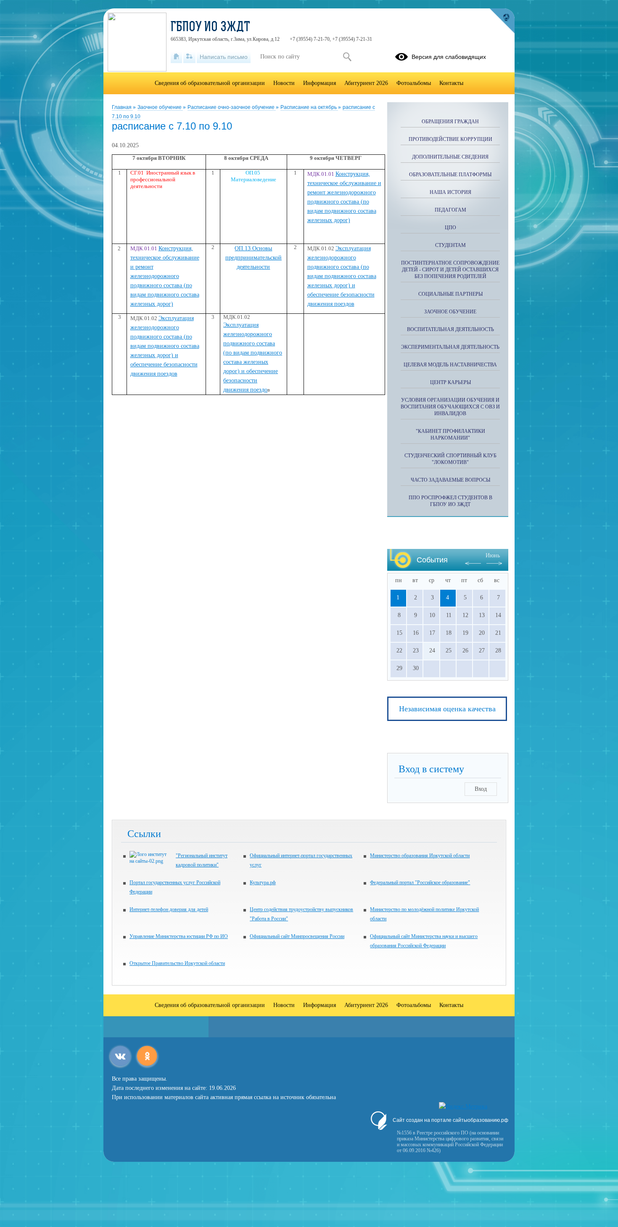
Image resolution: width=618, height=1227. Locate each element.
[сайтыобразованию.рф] (502, 21)
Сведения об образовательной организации (210, 83)
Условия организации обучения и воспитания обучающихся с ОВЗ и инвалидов (450, 406)
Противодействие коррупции (450, 139)
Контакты (451, 83)
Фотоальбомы (413, 83)
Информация (319, 83)
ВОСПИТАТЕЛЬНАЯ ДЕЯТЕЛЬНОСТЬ (450, 329)
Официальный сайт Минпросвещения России (297, 936)
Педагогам (450, 210)
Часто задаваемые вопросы (450, 480)
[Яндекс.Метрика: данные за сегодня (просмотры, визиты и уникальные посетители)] (463, 1106)
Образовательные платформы (450, 175)
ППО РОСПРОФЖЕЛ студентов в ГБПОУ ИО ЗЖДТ (450, 501)
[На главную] (176, 56)
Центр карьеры (450, 382)
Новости (284, 83)
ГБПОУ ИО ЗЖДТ (210, 27)
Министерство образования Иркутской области (420, 856)
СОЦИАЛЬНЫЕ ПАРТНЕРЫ (450, 294)
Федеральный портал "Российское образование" (420, 882)
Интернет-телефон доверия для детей (168, 909)
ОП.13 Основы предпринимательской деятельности (253, 257)
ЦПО (450, 228)
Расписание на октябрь (309, 107)
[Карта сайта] (189, 56)
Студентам (450, 245)
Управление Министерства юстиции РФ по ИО (178, 936)
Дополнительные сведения (450, 157)
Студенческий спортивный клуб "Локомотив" (450, 459)
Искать (347, 56)
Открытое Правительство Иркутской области (177, 963)
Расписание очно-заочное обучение (232, 107)
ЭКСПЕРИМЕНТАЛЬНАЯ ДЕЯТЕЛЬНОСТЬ (450, 347)
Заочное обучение (160, 107)
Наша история (450, 192)
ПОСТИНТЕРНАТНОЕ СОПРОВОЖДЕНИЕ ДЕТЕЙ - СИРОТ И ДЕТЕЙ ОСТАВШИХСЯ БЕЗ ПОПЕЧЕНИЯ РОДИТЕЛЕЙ (450, 269)
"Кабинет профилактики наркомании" (450, 434)
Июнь (493, 555)
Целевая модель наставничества (450, 365)
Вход (481, 789)
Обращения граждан (450, 122)
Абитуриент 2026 (366, 83)
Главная (122, 107)
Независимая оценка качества (447, 709)
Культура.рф (263, 882)
